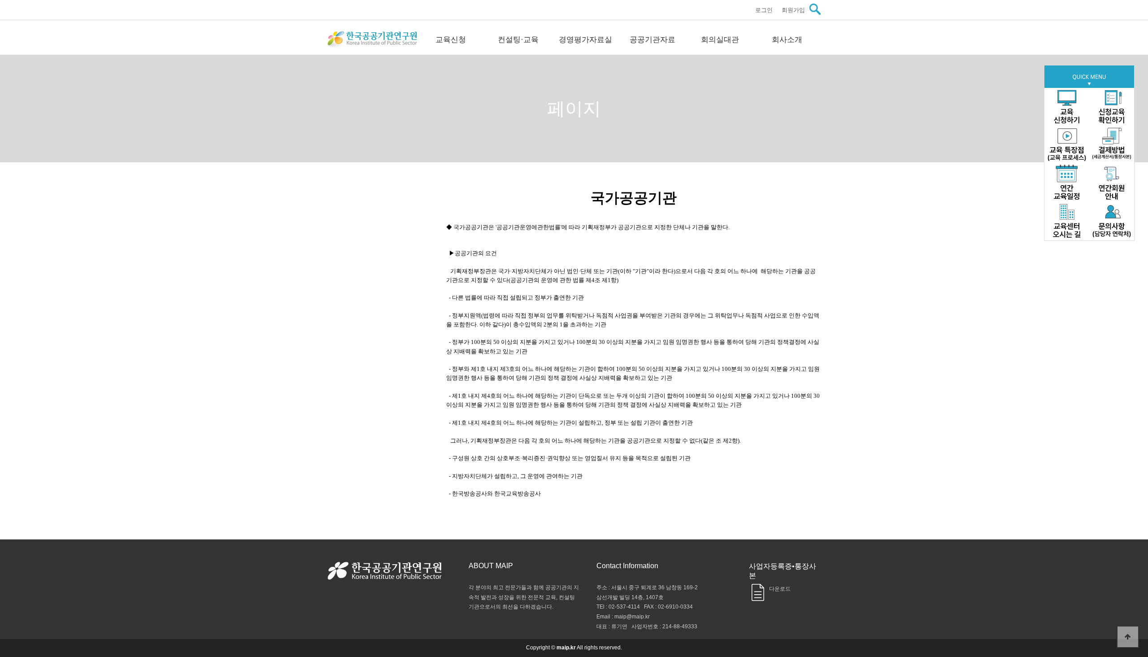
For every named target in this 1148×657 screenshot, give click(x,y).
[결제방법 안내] (1111, 145)
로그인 (764, 10)
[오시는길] (1066, 221)
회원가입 (793, 10)
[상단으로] (1128, 637)
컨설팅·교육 (518, 39)
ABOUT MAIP (491, 566)
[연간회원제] (1111, 183)
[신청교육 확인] (1111, 107)
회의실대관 (720, 39)
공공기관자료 (652, 39)
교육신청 (450, 39)
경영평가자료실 (585, 39)
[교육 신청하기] (1066, 107)
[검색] (815, 9)
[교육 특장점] (1066, 145)
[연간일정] (1066, 183)
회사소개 (787, 39)
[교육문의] (1111, 221)
